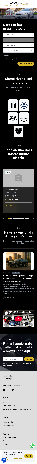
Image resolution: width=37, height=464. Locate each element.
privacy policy (10, 366)
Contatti (6, 445)
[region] (18, 194)
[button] (4, 460)
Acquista (6, 434)
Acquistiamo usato (9, 438)
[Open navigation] (32, 3)
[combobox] (18, 35)
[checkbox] (4, 59)
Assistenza (6, 441)
